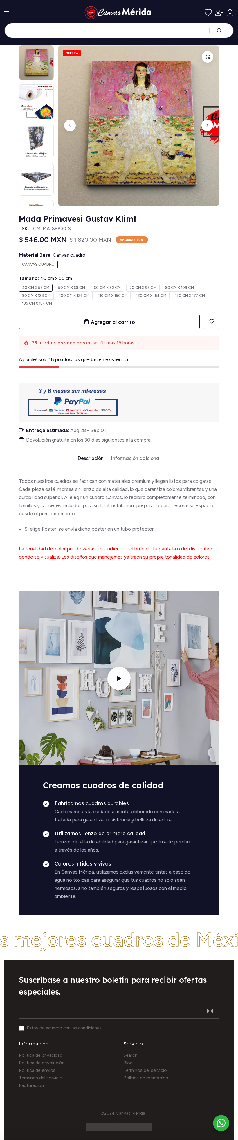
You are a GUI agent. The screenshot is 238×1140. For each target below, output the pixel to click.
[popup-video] (119, 678)
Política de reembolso (145, 1078)
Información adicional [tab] (136, 458)
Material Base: (52, 255)
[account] (219, 12)
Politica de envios (37, 1070)
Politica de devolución (42, 1062)
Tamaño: (45, 278)
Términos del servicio (145, 1070)
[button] (7, 13)
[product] (207, 57)
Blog (128, 1062)
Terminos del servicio (40, 1078)
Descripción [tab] (90, 458)
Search (130, 1055)
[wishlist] (208, 12)
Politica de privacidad (40, 1055)
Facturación (31, 1085)
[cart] (230, 12)
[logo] (119, 12)
